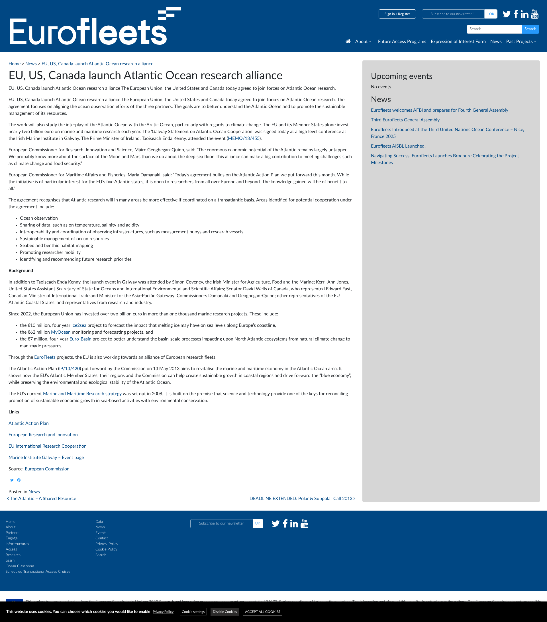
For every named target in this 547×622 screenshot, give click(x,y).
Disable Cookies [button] (225, 611)
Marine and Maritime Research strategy (82, 393)
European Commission (47, 469)
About (361, 41)
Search (100, 555)
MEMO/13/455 (244, 138)
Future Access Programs (402, 41)
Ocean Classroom (20, 566)
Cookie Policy (106, 549)
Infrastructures (17, 544)
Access (11, 549)
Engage (12, 538)
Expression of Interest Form (458, 41)
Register (404, 14)
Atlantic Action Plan (29, 423)
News (496, 41)
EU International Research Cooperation (48, 446)
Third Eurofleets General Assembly (405, 120)
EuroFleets (45, 357)
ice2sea (79, 325)
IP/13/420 (69, 368)
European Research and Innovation (43, 435)
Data (99, 522)
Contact (101, 538)
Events (101, 533)
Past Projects (519, 41)
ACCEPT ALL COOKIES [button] (262, 611)
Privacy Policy (106, 544)
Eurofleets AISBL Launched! (398, 146)
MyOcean (61, 332)
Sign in (390, 14)
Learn (10, 560)
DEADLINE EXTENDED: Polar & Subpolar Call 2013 (302, 498)
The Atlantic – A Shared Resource (42, 498)
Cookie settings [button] (193, 611)
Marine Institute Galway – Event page (46, 457)
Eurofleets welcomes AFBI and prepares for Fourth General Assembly (439, 110)
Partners (12, 533)
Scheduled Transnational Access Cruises (38, 572)
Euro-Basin (80, 339)
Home (10, 522)
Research (13, 555)
